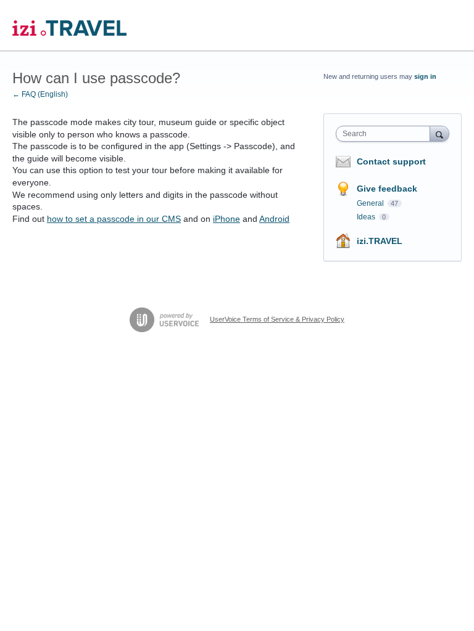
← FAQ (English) (40, 94)
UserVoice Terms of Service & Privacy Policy (277, 319)
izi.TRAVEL (379, 241)
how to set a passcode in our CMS (114, 219)
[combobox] (386, 133)
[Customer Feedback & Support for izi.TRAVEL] (69, 25)
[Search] (439, 133)
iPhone (226, 219)
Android (274, 219)
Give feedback (387, 188)
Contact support (391, 161)
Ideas (367, 217)
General (371, 203)
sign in (425, 76)
